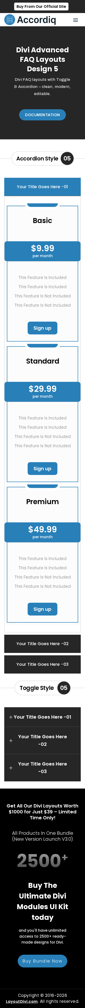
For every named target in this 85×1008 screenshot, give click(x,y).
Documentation (42, 115)
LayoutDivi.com (22, 1001)
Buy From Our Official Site (41, 6)
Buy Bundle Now (42, 961)
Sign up (42, 328)
